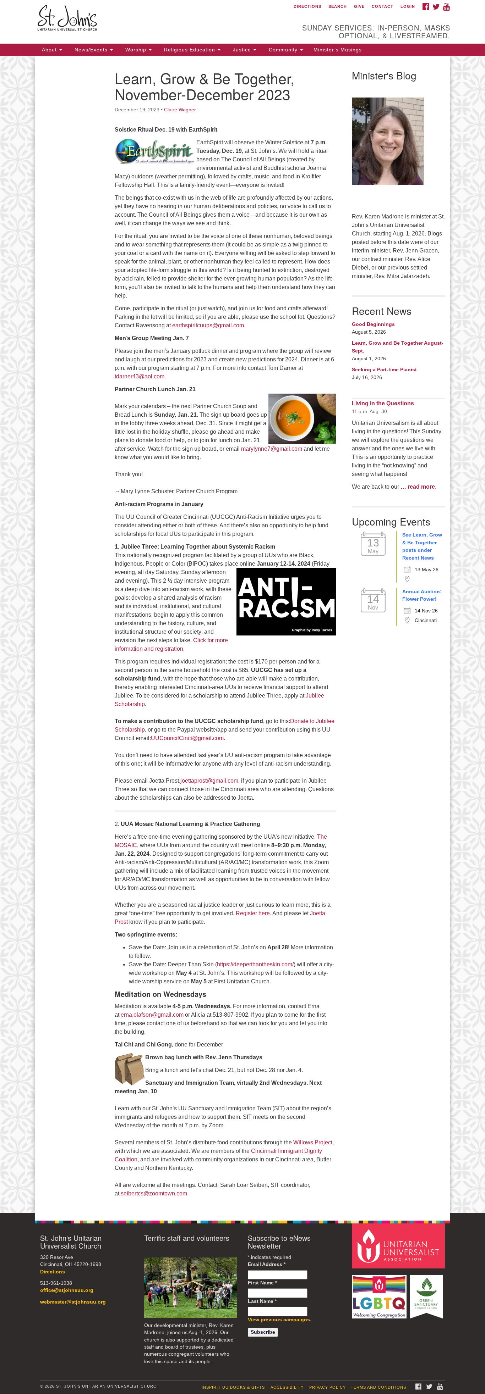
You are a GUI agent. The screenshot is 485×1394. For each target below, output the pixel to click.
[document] (242, 634)
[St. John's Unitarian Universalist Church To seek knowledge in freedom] (156, 19)
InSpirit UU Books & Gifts (233, 1387)
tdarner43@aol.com (139, 376)
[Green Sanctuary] (427, 1293)
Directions (307, 6)
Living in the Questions (383, 403)
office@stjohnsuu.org (66, 1290)
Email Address (266, 1264)
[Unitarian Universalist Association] (399, 1245)
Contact (382, 6)
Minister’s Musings (338, 49)
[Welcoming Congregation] (380, 1293)
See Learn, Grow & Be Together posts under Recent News (422, 546)
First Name (262, 1282)
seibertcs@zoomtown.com (154, 1193)
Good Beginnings (373, 324)
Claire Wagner (180, 109)
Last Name (262, 1301)
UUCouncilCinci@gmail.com (187, 738)
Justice (242, 49)
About (49, 49)
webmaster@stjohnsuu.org (73, 1302)
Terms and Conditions (378, 1387)
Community (283, 49)
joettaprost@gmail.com (209, 781)
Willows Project (312, 1142)
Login (407, 6)
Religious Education (189, 49)
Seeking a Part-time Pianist (384, 369)
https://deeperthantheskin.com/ (255, 964)
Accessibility (287, 1387)
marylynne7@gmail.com (271, 449)
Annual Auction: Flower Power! (422, 595)
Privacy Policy (327, 1387)
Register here (253, 913)
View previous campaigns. (279, 1319)
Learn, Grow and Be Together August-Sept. (397, 347)
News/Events (91, 49)
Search (337, 6)
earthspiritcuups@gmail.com (208, 325)
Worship (136, 49)
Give (359, 6)
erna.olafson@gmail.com (152, 1015)
